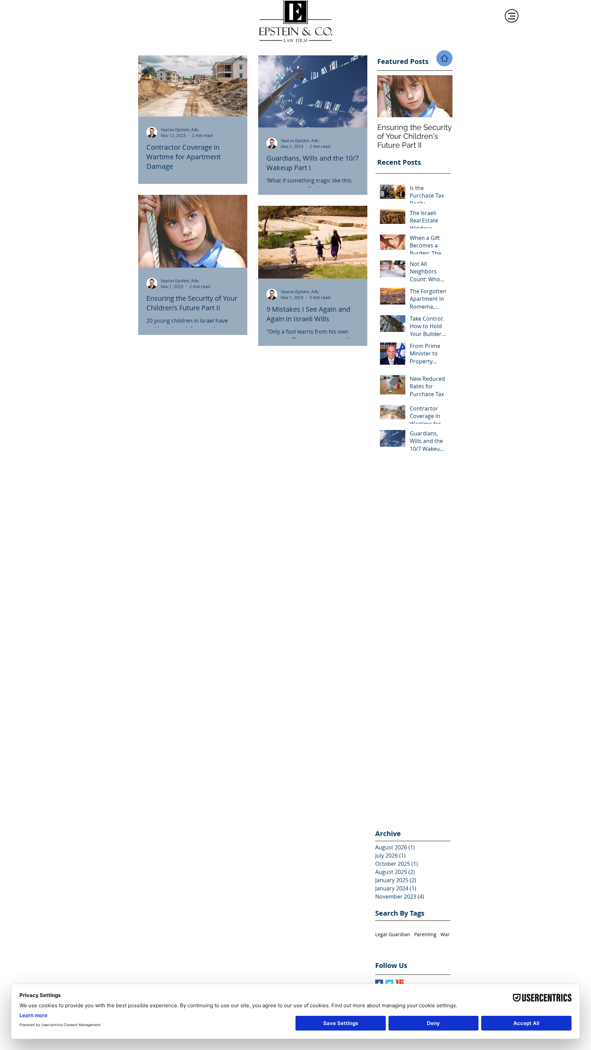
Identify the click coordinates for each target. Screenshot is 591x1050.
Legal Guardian (392, 934)
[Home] (444, 58)
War (445, 934)
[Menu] (511, 16)
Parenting (425, 934)
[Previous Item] (388, 96)
